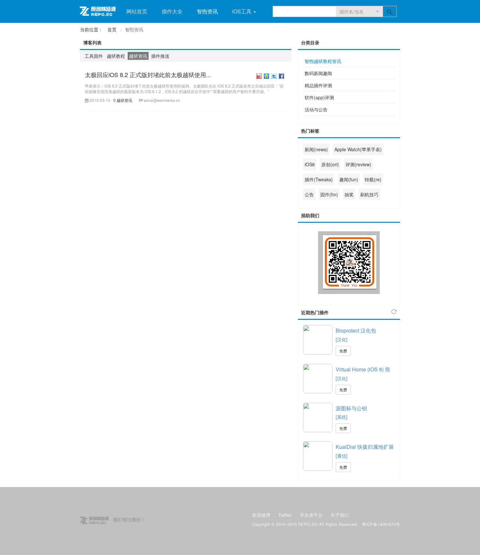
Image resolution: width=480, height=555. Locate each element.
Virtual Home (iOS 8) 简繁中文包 (363, 369)
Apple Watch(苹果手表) (358, 149)
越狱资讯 (138, 56)
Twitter (285, 515)
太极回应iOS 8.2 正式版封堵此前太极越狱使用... (148, 74)
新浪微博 (261, 515)
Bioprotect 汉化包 (356, 331)
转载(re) (373, 179)
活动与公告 (316, 109)
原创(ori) (330, 164)
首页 (112, 29)
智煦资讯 (207, 11)
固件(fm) (329, 194)
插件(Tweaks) (319, 179)
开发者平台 (311, 515)
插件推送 (160, 56)
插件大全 (172, 11)
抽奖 (349, 194)
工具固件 (94, 56)
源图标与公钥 (351, 408)
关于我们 (339, 515)
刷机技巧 (369, 194)
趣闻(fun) (348, 179)
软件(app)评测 (319, 97)
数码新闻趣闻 (318, 73)
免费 (343, 350)
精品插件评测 (318, 85)
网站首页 (136, 11)
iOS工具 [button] (242, 11)
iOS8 (310, 164)
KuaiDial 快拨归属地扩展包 (365, 447)
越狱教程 (116, 56)
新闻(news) (316, 149)
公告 (309, 194)
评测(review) (358, 164)
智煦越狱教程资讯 (323, 61)
